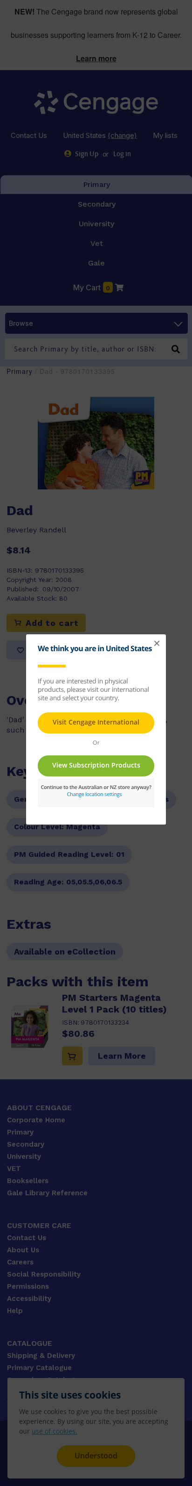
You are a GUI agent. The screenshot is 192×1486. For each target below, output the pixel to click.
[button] (156, 643)
